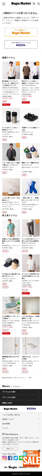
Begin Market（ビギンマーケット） (14, 378)
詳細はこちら (10, 448)
